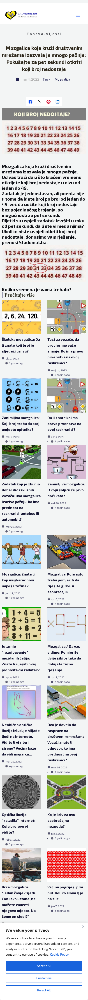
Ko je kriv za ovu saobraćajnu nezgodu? (61, 820)
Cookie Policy (59, 954)
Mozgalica (62, 79)
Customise (44, 978)
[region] (44, 961)
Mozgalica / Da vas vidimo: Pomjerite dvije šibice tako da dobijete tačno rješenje (64, 658)
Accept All (44, 966)
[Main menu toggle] (78, 15)
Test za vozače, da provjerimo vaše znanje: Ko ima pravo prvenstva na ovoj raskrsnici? (65, 351)
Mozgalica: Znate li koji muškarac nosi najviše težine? (18, 580)
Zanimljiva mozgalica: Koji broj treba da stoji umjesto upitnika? (21, 423)
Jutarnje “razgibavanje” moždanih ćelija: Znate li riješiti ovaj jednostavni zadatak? (21, 658)
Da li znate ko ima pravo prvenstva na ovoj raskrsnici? (64, 423)
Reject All (44, 990)
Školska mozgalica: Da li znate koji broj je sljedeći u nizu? (21, 345)
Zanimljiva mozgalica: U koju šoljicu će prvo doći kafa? (66, 490)
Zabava (35, 33)
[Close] (83, 926)
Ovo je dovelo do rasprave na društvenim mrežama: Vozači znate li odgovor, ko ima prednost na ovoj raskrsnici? (66, 742)
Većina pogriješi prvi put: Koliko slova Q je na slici (65, 893)
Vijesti (54, 33)
